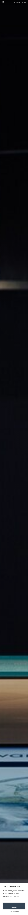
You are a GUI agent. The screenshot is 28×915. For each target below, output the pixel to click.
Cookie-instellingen (14, 911)
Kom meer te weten (7, 900)
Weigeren (14, 907)
